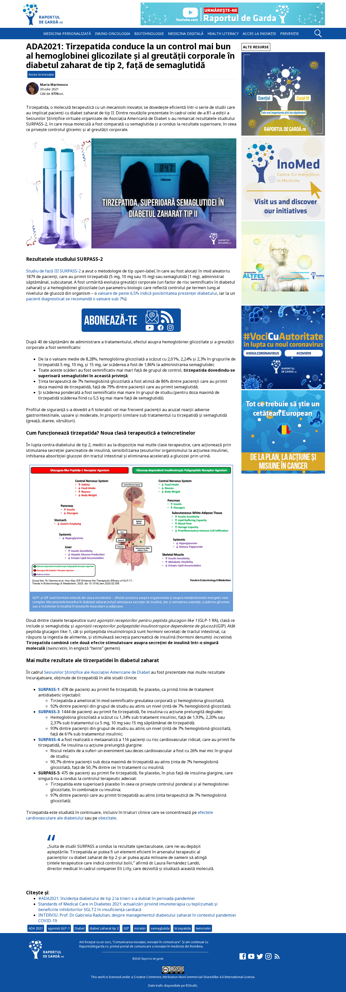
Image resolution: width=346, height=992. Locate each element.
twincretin (203, 928)
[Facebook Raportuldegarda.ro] (242, 958)
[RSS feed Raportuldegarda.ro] (277, 958)
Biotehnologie (149, 33)
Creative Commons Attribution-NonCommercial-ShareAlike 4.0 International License (194, 977)
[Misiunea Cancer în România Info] (283, 472)
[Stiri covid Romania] (283, 134)
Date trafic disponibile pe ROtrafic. (173, 985)
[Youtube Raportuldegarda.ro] (251, 958)
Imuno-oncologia (112, 33)
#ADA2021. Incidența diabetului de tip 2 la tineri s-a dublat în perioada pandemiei (116, 898)
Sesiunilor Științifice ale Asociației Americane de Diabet (97, 672)
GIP (126, 928)
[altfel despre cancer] (283, 303)
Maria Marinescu (54, 84)
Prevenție (289, 33)
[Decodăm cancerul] (283, 219)
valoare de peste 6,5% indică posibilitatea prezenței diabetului (157, 293)
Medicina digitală (185, 33)
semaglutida (160, 928)
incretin (140, 928)
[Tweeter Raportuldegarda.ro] (260, 958)
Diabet (80, 928)
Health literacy (223, 33)
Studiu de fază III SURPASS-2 (53, 271)
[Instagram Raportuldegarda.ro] (268, 958)
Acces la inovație (259, 33)
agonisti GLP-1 (59, 928)
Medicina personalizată (67, 33)
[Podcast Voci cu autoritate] (283, 388)
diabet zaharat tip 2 (104, 928)
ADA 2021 (36, 928)
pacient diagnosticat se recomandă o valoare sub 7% (75, 299)
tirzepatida (183, 928)
